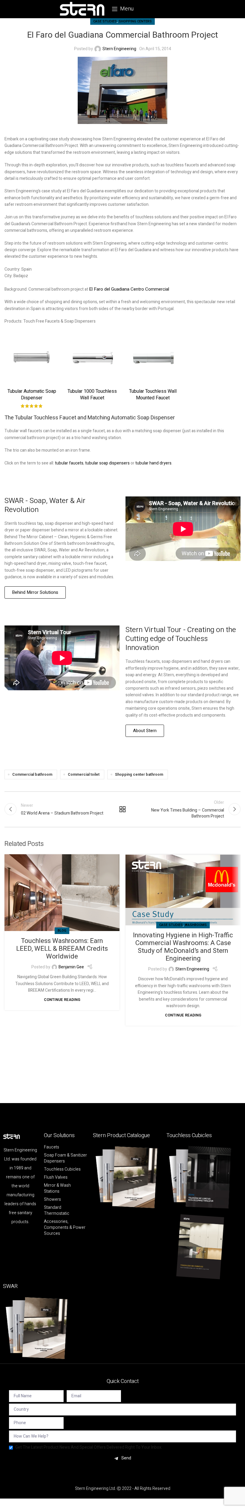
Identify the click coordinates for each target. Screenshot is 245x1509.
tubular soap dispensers (107, 463)
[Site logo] (82, 9)
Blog (62, 930)
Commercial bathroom (32, 774)
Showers (52, 1200)
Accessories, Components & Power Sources (64, 1228)
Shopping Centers (135, 21)
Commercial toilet (83, 774)
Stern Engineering (119, 49)
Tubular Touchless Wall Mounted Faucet (153, 394)
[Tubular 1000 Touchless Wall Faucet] (92, 358)
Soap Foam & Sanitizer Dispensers (65, 1158)
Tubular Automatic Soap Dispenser (31, 394)
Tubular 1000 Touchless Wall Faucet (92, 394)
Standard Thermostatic (56, 1211)
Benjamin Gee (71, 967)
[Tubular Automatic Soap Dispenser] (31, 358)
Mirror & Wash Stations (57, 1188)
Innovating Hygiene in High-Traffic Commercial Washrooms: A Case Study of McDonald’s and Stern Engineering (183, 946)
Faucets (51, 1147)
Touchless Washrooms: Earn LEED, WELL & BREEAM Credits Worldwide (62, 948)
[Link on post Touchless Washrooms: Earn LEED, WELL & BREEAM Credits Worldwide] (62, 892)
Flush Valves (56, 1177)
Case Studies (105, 21)
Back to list (122, 809)
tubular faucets (69, 463)
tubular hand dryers (153, 463)
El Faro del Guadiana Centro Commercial (129, 289)
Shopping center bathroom (139, 774)
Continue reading (62, 999)
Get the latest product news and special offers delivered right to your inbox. (88, 1447)
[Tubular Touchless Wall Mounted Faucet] (152, 358)
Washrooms (196, 924)
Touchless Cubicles (62, 1169)
